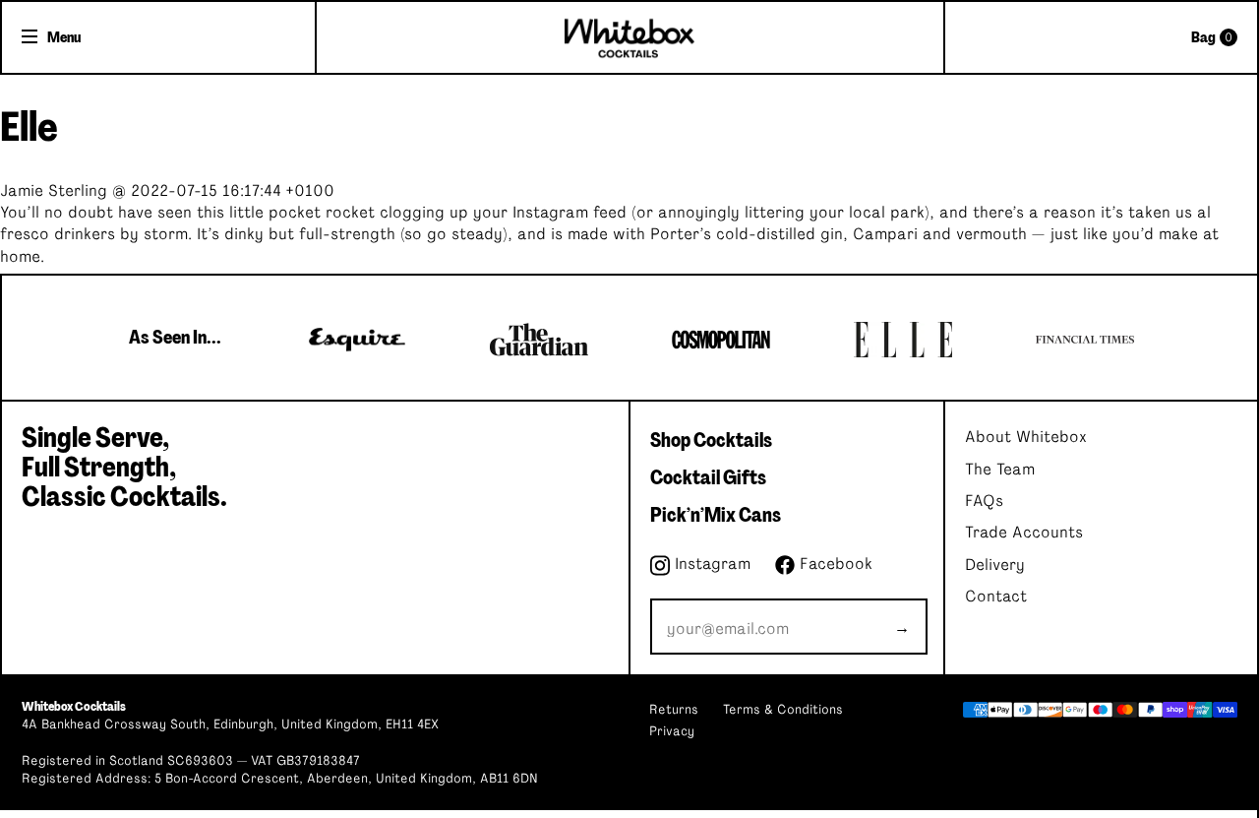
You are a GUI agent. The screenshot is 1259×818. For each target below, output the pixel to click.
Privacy (671, 731)
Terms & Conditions (783, 710)
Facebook (833, 564)
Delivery (995, 565)
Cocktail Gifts (708, 477)
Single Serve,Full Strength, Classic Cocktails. (124, 467)
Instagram (710, 564)
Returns (673, 710)
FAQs (984, 501)
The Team (1000, 469)
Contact (996, 596)
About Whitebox (1026, 437)
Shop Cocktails (711, 440)
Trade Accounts (1024, 532)
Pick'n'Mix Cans (715, 515)
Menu (64, 37)
